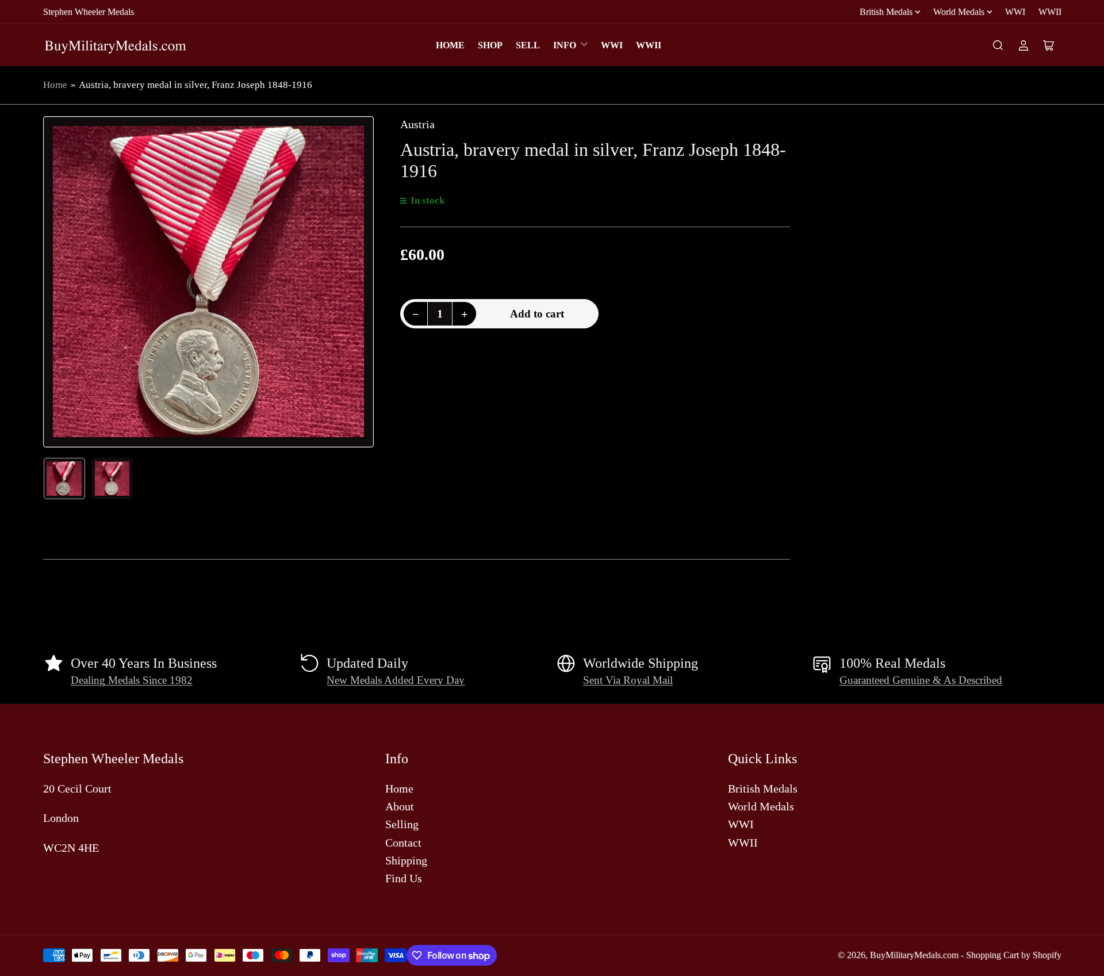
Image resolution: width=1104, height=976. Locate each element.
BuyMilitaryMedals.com (914, 955)
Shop (490, 45)
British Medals (886, 12)
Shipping (406, 860)
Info (564, 45)
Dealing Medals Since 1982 (132, 680)
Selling (402, 824)
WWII (1049, 12)
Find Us (403, 878)
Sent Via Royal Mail (628, 680)
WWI (1015, 12)
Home (450, 45)
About (399, 806)
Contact (403, 842)
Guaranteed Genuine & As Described (920, 680)
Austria (417, 124)
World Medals (958, 12)
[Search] (998, 45)
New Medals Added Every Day (396, 680)
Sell (528, 45)
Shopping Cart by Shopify (1013, 955)
